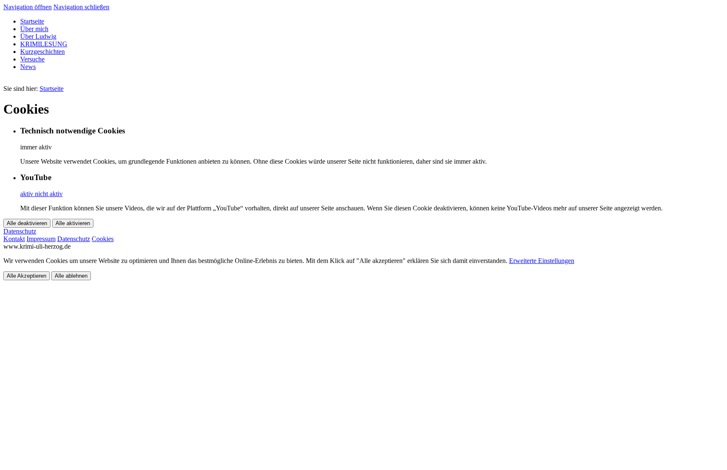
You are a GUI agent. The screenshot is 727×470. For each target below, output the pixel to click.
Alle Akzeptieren (26, 276)
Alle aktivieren (73, 223)
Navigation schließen (81, 7)
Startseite (52, 88)
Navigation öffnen (27, 7)
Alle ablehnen (71, 276)
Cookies (103, 238)
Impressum (41, 238)
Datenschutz (73, 238)
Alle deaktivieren (27, 223)
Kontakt (14, 238)
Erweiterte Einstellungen (541, 260)
